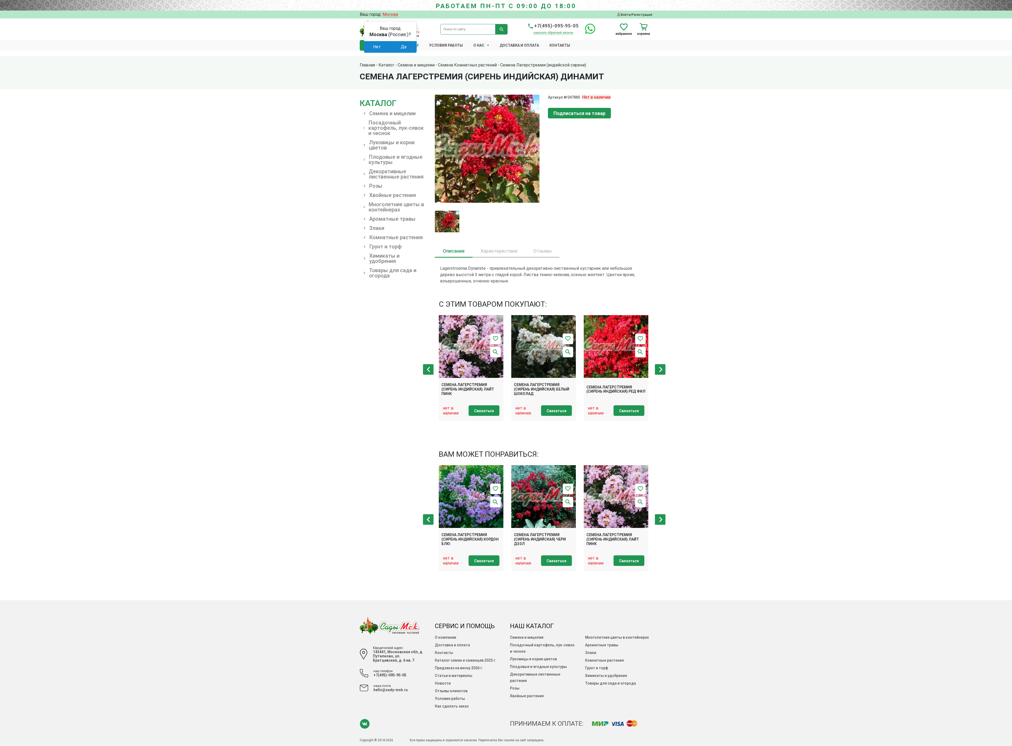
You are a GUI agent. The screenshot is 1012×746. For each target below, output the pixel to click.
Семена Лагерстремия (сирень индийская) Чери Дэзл (540, 539)
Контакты (559, 45)
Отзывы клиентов (451, 691)
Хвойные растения (527, 696)
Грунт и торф (596, 668)
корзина (643, 33)
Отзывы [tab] (542, 251)
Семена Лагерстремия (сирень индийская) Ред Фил (615, 389)
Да (403, 46)
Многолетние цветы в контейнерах (617, 637)
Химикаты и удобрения (606, 675)
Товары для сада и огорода (610, 683)
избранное (624, 33)
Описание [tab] (454, 251)
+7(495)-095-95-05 (556, 25)
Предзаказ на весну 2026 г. (459, 668)
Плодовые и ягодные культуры (538, 667)
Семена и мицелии (526, 637)
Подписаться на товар (579, 113)
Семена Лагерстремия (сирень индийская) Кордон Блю (470, 539)
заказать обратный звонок (553, 33)
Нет (377, 46)
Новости (443, 683)
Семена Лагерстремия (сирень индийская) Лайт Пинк (467, 389)
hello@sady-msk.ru (390, 690)
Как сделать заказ (452, 706)
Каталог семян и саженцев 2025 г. (465, 660)
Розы (514, 688)
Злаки (590, 653)
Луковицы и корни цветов (533, 659)
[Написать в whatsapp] (587, 31)
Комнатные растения (604, 660)
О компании (445, 637)
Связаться (484, 411)
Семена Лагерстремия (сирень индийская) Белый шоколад (541, 389)
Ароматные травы (601, 645)
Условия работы (446, 45)
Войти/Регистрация (636, 14)
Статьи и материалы (453, 675)
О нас (478, 45)
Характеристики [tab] (498, 251)
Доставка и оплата (519, 45)
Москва (390, 14)
